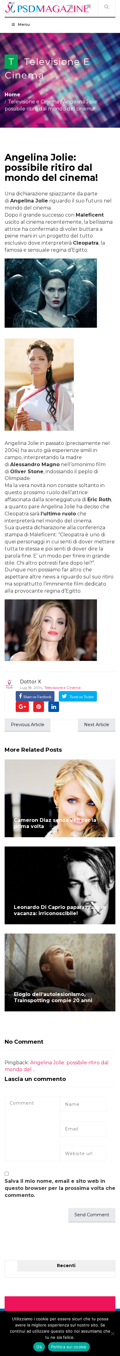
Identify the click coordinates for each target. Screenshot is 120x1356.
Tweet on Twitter (81, 697)
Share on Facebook (37, 697)
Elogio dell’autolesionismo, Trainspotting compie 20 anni (53, 997)
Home (12, 95)
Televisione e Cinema (33, 102)
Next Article (96, 724)
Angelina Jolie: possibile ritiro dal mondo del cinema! (51, 167)
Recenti (66, 1265)
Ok (39, 1346)
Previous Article (27, 724)
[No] (112, 1333)
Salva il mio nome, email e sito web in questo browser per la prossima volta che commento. (60, 1188)
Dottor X (30, 682)
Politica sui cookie (69, 1346)
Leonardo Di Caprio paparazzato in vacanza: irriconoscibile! (60, 910)
